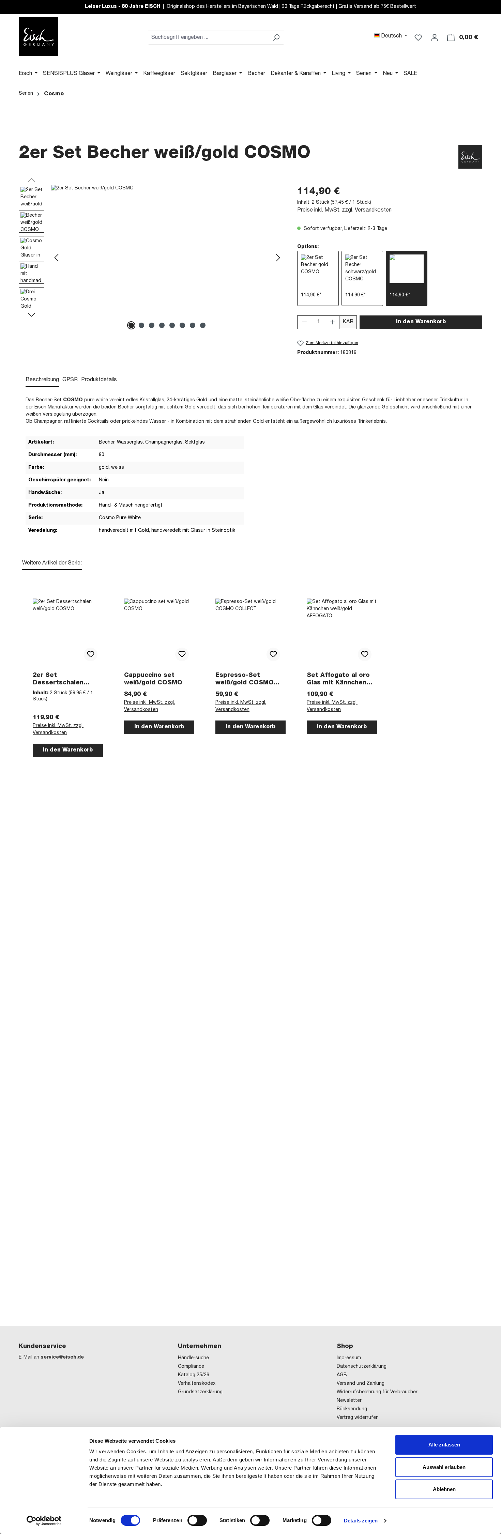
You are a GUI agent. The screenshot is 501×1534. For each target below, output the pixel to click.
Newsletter (349, 1400)
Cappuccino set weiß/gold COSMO (153, 679)
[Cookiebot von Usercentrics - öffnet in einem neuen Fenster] (44, 1521)
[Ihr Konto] (434, 38)
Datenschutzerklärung (361, 1366)
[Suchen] (276, 38)
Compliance (191, 1366)
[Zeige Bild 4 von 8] (162, 325)
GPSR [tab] (70, 380)
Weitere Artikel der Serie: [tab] (52, 563)
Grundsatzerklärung (200, 1392)
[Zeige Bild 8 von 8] (203, 325)
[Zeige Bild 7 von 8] (192, 325)
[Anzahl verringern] (304, 322)
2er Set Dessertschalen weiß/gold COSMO (62, 679)
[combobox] (208, 38)
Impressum (349, 1358)
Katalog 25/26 (193, 1375)
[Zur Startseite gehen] (38, 36)
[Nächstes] (278, 258)
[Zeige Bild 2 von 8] (141, 325)
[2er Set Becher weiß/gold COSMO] (167, 258)
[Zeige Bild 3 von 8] (151, 325)
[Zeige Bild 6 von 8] (182, 325)
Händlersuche (193, 1358)
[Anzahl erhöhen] (332, 322)
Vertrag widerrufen (358, 1417)
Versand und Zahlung (360, 1383)
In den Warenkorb (421, 322)
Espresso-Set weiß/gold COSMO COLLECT (244, 679)
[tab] (42, 380)
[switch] (197, 1520)
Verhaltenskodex (196, 1383)
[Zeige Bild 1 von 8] (131, 325)
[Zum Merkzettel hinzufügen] (90, 654)
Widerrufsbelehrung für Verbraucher (377, 1392)
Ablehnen (444, 1489)
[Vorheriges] (56, 258)
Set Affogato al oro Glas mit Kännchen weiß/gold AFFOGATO (341, 679)
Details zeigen (361, 1520)
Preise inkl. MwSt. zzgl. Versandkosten (344, 210)
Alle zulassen (444, 1444)
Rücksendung (352, 1409)
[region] (151, 258)
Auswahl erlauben (444, 1467)
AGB (342, 1375)
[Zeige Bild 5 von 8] (172, 325)
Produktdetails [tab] (99, 380)
